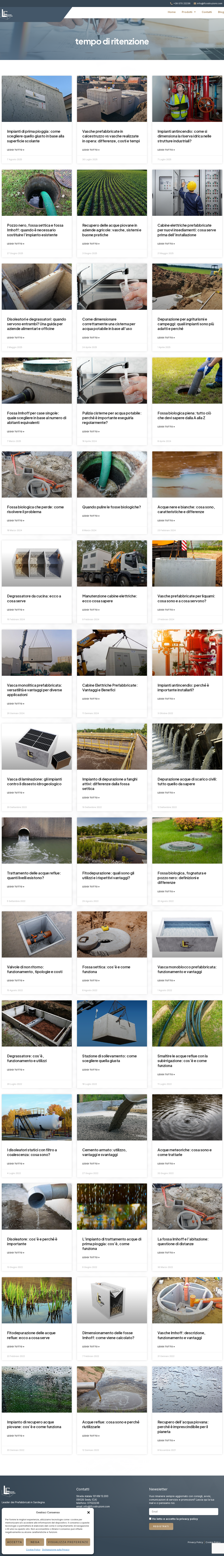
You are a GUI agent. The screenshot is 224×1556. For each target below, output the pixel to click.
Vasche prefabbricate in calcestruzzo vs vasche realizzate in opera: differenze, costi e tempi (111, 136)
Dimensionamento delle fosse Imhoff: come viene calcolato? (108, 1335)
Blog (221, 12)
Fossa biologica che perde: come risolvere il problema (35, 509)
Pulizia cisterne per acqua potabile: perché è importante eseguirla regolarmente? (111, 418)
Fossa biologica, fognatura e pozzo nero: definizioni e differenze (182, 878)
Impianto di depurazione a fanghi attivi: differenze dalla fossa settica (109, 784)
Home (172, 12)
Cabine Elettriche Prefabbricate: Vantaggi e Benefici (110, 687)
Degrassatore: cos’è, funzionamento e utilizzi (27, 1058)
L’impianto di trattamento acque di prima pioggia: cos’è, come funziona (111, 1244)
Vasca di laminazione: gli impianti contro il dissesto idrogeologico (34, 781)
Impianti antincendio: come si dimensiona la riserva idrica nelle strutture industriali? (184, 136)
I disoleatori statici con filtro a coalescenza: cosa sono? (32, 1152)
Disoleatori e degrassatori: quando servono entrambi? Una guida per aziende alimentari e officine (36, 324)
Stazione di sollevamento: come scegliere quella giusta (109, 1058)
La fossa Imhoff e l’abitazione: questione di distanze (183, 1241)
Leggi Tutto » (15, 149)
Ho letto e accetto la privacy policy (175, 1519)
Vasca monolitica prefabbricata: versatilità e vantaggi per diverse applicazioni (34, 690)
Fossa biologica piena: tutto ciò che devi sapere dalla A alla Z (184, 415)
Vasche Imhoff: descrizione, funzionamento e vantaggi (181, 1335)
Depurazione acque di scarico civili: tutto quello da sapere (187, 781)
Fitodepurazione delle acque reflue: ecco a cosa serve (31, 1335)
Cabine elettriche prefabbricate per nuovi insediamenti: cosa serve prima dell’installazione (187, 230)
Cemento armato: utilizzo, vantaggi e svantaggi (104, 1152)
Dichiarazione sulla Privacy (55, 1549)
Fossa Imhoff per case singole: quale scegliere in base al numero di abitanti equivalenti (36, 418)
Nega (35, 1542)
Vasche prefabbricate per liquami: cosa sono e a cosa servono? (186, 598)
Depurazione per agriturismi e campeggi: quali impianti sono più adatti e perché (186, 324)
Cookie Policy (33, 1549)
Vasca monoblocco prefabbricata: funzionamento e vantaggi (187, 969)
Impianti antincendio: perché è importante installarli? (183, 687)
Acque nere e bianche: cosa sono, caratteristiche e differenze (186, 509)
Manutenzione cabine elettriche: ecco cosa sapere (109, 598)
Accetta (14, 1542)
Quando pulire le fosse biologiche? (111, 507)
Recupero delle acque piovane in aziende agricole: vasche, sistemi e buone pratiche (111, 230)
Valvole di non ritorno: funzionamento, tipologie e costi (34, 969)
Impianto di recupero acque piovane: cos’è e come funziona (34, 1424)
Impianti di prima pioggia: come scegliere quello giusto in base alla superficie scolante (35, 136)
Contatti (207, 12)
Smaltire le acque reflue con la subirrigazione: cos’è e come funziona (183, 1061)
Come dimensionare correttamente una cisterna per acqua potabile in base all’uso (108, 324)
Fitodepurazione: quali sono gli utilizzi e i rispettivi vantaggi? (108, 875)
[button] (88, 1512)
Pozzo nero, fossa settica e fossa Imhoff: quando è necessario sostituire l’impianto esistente (35, 230)
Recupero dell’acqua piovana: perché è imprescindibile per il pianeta (183, 1427)
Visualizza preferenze (68, 1542)
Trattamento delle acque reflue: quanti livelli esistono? (34, 875)
